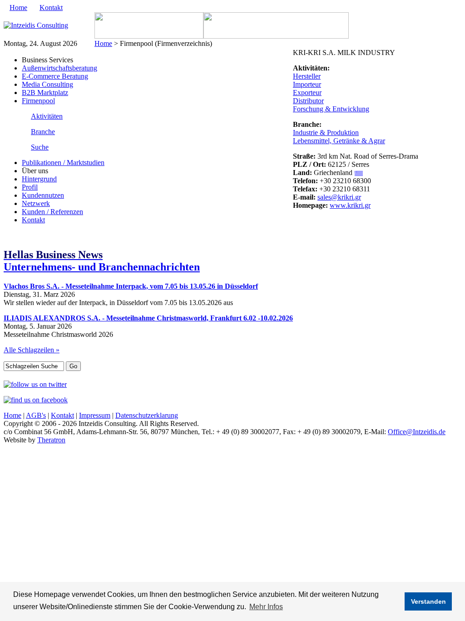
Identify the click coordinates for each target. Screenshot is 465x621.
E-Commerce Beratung (55, 76)
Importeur (307, 84)
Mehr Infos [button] (266, 607)
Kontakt (51, 7)
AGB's (36, 415)
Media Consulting (47, 84)
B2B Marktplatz (45, 92)
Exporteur (307, 92)
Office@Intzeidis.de (416, 432)
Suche (40, 147)
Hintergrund (39, 179)
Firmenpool (38, 101)
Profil (30, 187)
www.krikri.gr (350, 205)
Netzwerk (36, 203)
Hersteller (307, 76)
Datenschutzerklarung (146, 415)
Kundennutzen (43, 195)
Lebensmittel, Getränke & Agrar (339, 141)
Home (18, 7)
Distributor (308, 101)
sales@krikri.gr (339, 197)
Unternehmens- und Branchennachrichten (102, 261)
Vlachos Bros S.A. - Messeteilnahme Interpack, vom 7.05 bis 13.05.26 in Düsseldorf (131, 286)
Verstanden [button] (428, 601)
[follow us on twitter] (35, 384)
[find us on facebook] (36, 400)
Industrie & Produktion (326, 132)
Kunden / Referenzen (52, 211)
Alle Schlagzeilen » (31, 350)
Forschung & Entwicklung (331, 109)
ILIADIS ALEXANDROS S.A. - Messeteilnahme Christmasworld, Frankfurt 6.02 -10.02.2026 (148, 318)
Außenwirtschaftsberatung (59, 68)
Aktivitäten (47, 116)
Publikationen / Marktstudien (63, 162)
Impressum (94, 415)
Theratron (51, 440)
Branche (43, 131)
